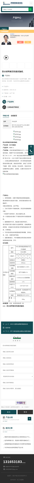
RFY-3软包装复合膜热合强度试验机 (20, 331)
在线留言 (14, 116)
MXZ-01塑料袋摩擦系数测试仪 (19, 324)
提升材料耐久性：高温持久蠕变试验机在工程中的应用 (18, 440)
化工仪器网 (20, 479)
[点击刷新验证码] (21, 403)
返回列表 (7, 327)
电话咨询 (31, 153)
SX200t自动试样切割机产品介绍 (14, 447)
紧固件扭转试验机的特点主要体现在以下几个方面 (18, 437)
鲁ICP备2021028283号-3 (20, 475)
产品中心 (4, 29)
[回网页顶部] (31, 147)
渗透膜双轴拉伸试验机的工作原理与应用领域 (18, 444)
